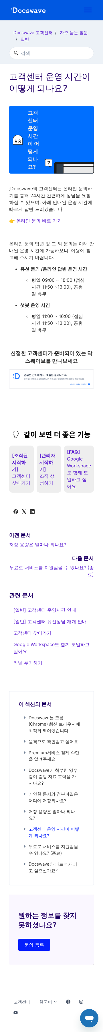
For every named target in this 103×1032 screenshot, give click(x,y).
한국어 (46, 1002)
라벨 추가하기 (27, 663)
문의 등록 (34, 945)
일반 (25, 39)
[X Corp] (24, 512)
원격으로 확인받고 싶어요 (53, 741)
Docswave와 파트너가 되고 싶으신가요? (53, 867)
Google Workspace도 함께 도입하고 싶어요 (51, 648)
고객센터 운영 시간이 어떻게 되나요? (54, 832)
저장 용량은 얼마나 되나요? (37, 544)
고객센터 (22, 1002)
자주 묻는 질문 (74, 32)
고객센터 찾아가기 (32, 633)
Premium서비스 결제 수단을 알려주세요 (54, 756)
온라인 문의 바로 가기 (39, 220)
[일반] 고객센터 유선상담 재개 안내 (50, 621)
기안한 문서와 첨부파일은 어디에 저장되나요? (53, 797)
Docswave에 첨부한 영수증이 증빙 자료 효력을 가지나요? (53, 776)
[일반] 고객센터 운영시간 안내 (44, 610)
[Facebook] (15, 512)
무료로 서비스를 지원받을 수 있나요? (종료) (53, 850)
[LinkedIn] (32, 512)
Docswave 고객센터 (33, 32)
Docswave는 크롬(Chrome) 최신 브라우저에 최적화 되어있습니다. (54, 724)
